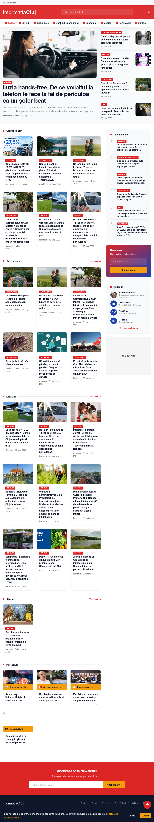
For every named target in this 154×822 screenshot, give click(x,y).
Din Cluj (26, 23)
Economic (91, 23)
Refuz (133, 815)
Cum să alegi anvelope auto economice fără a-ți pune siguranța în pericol (116, 39)
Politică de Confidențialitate (127, 803)
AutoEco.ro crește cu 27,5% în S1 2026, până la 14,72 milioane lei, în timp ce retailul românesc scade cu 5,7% (132, 231)
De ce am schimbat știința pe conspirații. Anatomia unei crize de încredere (117, 111)
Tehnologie (125, 23)
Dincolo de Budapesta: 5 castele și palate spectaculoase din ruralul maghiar (115, 88)
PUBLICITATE (128, 356)
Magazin (7, 82)
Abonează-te (129, 270)
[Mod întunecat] (149, 12)
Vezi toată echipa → (129, 328)
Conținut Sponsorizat (67, 23)
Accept (145, 815)
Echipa (94, 803)
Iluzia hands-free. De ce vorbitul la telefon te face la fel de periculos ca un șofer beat (48, 93)
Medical (107, 23)
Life (103, 104)
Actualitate (43, 23)
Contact (142, 23)
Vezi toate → (95, 261)
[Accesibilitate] (147, 805)
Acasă (11, 23)
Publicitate (106, 803)
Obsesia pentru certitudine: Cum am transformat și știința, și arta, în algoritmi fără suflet (116, 62)
